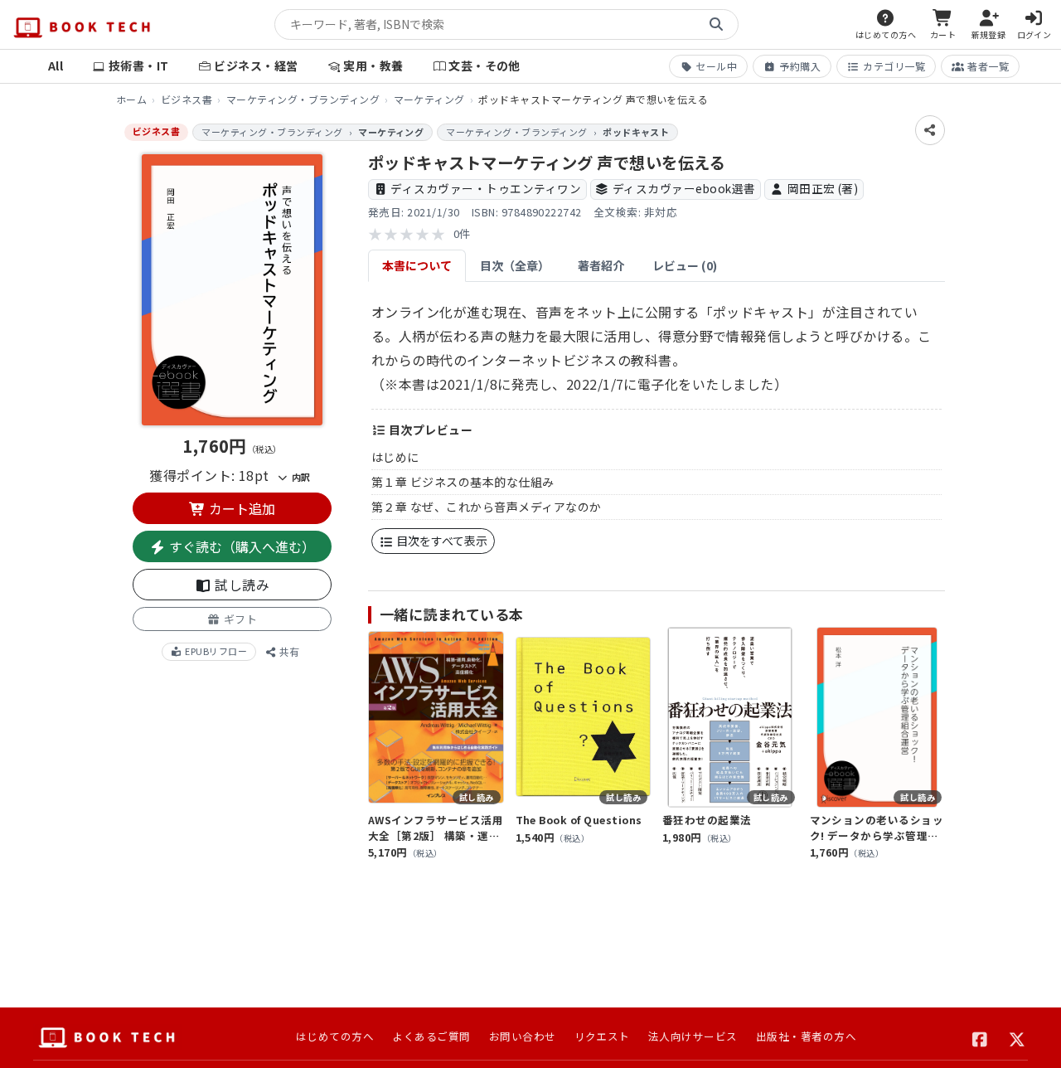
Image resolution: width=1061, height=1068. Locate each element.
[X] (1017, 1037)
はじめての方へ (335, 1036)
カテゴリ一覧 (894, 66)
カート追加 (240, 508)
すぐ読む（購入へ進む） (240, 546)
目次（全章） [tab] (515, 265)
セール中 (716, 66)
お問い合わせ (522, 1036)
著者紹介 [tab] (601, 265)
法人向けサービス (693, 1036)
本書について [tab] (417, 265)
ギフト (238, 619)
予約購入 (800, 66)
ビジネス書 (186, 99)
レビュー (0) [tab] (684, 265)
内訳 (299, 476)
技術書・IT (139, 65)
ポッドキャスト (636, 131)
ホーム (131, 99)
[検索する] (716, 25)
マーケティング (429, 99)
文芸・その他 (484, 65)
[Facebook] (980, 1037)
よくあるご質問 (431, 1036)
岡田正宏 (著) (823, 188)
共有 (288, 651)
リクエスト (602, 1036)
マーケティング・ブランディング (303, 99)
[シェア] (930, 130)
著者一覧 (988, 66)
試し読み (240, 585)
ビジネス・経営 (256, 65)
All (55, 65)
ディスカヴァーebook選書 (684, 188)
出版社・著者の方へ (806, 1036)
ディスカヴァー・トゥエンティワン (485, 188)
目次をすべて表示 (440, 540)
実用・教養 (373, 65)
